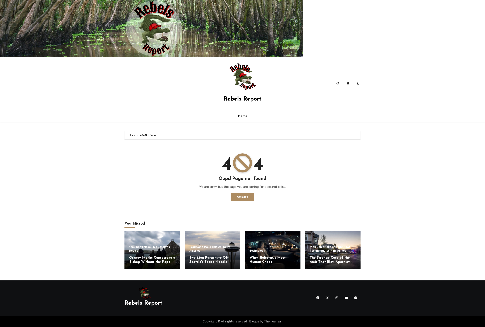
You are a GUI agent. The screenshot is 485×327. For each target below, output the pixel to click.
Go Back (242, 196)
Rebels (133, 251)
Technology (257, 251)
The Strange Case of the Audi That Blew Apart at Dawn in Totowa (330, 262)
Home (242, 116)
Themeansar (273, 321)
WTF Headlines (336, 251)
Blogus (254, 321)
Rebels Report (242, 99)
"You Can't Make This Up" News (149, 247)
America (194, 251)
